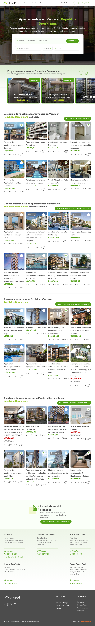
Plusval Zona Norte (12, 564)
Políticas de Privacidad (62, 606)
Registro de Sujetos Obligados (14, 557)
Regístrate (86, 3)
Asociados (54, 3)
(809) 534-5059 (77, 583)
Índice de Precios (82, 605)
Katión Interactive (85, 621)
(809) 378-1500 (44, 554)
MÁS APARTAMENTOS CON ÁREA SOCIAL (72, 304)
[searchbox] (49, 41)
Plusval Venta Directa (46, 535)
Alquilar (26, 3)
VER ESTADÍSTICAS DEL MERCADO (55, 522)
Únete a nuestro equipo (62, 603)
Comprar (18, 3)
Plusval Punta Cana (77, 535)
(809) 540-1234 (12, 554)
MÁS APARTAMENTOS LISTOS (76, 119)
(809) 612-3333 (12, 583)
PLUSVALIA (65, 3)
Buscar (73, 41)
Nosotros (58, 600)
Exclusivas (43, 3)
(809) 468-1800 (77, 554)
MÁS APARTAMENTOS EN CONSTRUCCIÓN (72, 208)
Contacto (58, 608)
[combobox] (47, 41)
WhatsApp (10, 551)
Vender (34, 3)
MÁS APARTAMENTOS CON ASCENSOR (73, 403)
